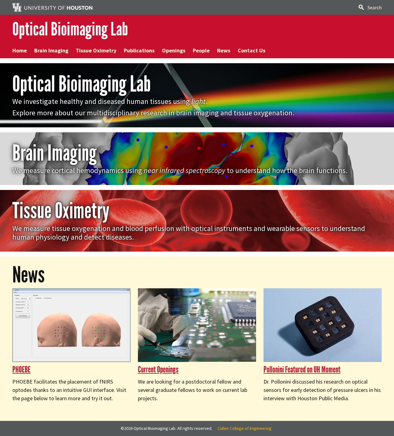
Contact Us (251, 50)
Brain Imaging (51, 50)
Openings (173, 50)
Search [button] (375, 7)
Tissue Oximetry (96, 50)
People (201, 50)
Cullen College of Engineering (244, 428)
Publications (139, 50)
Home (19, 50)
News (223, 50)
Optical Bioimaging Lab (70, 29)
